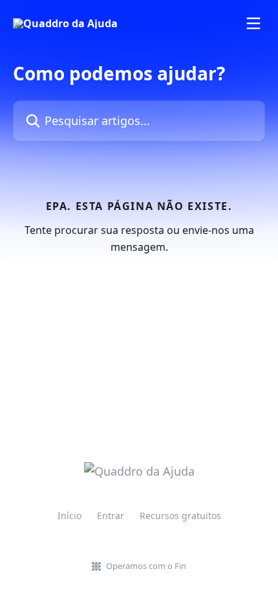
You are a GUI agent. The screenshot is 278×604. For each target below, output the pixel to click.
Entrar (110, 515)
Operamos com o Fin (146, 566)
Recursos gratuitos (180, 515)
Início (69, 515)
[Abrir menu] (253, 23)
